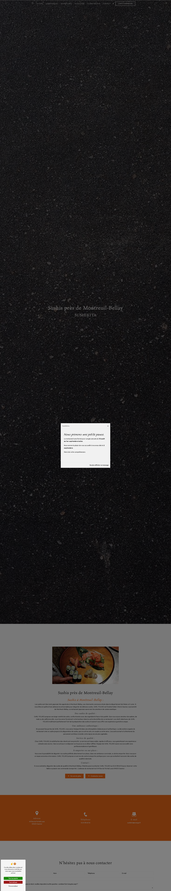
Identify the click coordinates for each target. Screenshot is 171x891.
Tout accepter (13, 878)
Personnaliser (13, 886)
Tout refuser (13, 882)
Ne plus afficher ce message (99, 465)
